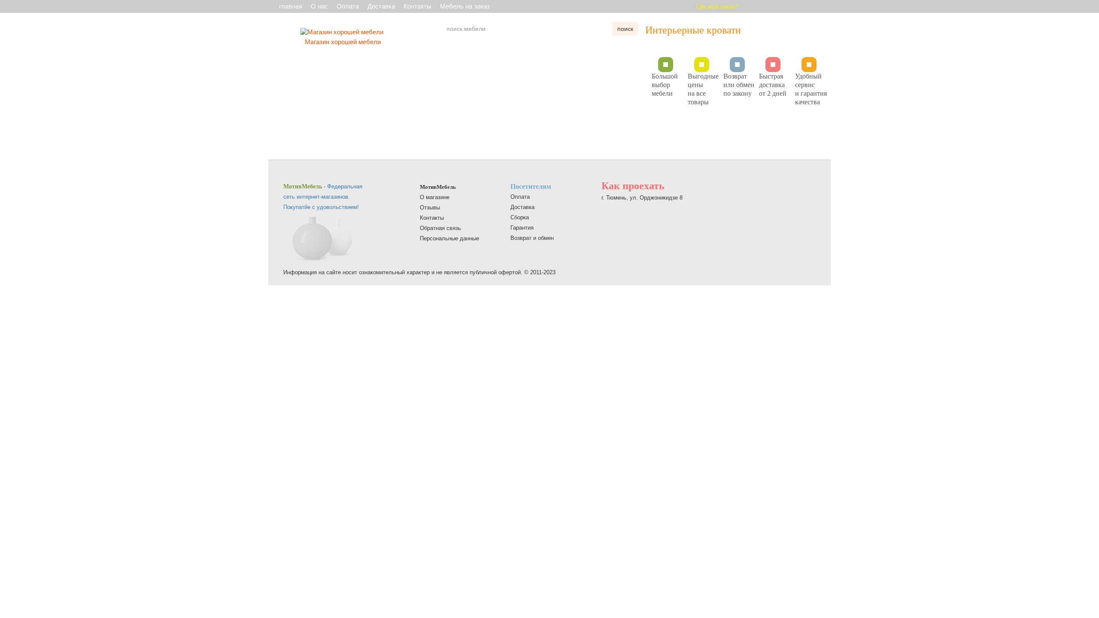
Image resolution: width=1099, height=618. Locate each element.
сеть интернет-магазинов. (316, 197)
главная (290, 6)
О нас (319, 6)
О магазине (434, 197)
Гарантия (522, 227)
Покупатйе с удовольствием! (321, 207)
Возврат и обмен (532, 238)
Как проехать (633, 185)
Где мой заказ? (717, 6)
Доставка (381, 6)
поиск (625, 28)
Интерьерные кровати (693, 30)
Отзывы (430, 207)
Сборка (519, 217)
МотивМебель (438, 187)
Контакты (417, 6)
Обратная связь (440, 228)
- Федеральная (322, 186)
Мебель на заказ (465, 6)
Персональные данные (449, 238)
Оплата (348, 6)
